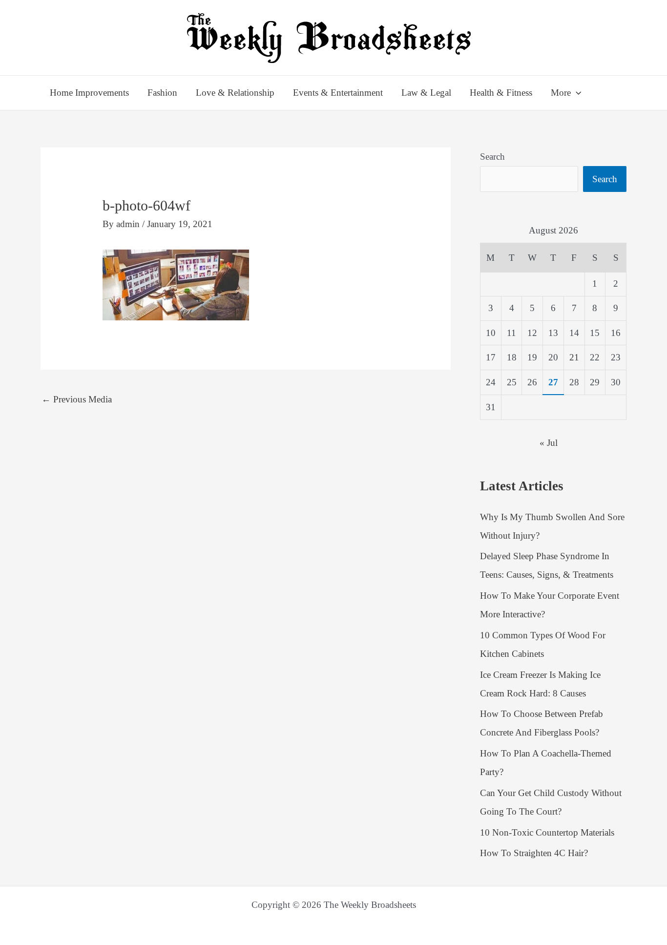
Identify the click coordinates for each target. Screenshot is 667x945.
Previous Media (77, 399)
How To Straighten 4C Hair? (534, 853)
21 (574, 357)
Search (492, 156)
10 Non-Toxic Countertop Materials (547, 832)
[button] (576, 93)
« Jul (549, 443)
